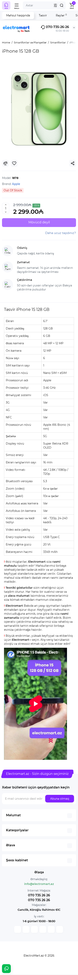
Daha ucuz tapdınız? (60, 233)
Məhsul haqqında (18, 15)
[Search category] (55, 5)
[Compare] (5, 163)
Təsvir (43, 15)
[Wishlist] (14, 163)
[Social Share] (72, 163)
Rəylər (61, 15)
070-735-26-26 (57, 27)
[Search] (61, 5)
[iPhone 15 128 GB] (39, 108)
